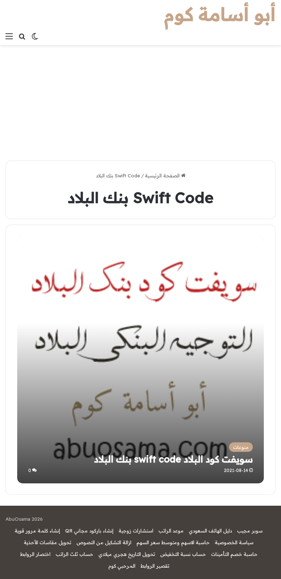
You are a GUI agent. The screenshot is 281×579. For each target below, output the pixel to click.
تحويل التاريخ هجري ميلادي (126, 554)
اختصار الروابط (35, 554)
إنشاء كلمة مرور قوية (37, 531)
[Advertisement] (140, 100)
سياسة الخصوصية (234, 542)
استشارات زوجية (136, 531)
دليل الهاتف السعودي (210, 531)
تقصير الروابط (154, 566)
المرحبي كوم (121, 566)
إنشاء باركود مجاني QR (89, 531)
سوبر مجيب (250, 531)
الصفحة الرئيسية (163, 175)
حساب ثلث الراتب (74, 554)
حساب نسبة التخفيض (183, 554)
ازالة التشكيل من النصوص (103, 542)
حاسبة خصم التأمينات (234, 554)
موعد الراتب (171, 531)
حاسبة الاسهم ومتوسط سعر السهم (173, 542)
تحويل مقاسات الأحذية (47, 542)
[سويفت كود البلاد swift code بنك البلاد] (140, 359)
